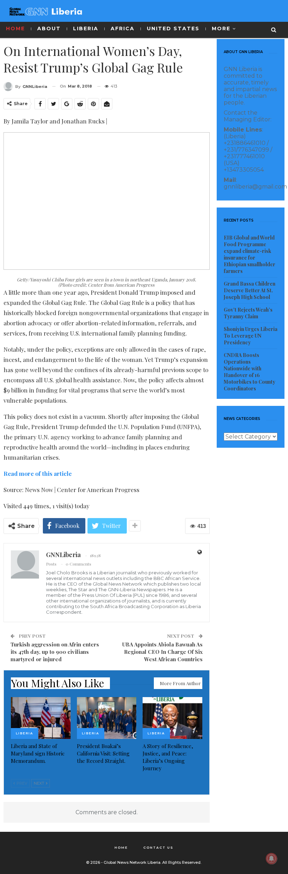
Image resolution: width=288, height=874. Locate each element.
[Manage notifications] (271, 858)
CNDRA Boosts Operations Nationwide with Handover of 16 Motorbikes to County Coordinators (249, 372)
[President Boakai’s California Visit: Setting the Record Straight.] (107, 718)
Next (39, 783)
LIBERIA (85, 28)
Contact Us (158, 847)
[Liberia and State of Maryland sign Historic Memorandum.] (41, 718)
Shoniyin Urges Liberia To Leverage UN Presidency (250, 336)
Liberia (24, 733)
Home (121, 847)
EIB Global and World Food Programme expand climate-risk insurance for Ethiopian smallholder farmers (249, 254)
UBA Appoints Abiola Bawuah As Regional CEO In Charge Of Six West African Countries (162, 652)
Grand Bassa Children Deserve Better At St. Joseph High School (249, 290)
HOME (15, 28)
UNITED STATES (173, 28)
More (221, 28)
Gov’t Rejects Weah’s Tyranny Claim (248, 313)
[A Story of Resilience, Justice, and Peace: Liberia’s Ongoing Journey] (172, 718)
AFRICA (123, 28)
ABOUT (49, 28)
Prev (21, 783)
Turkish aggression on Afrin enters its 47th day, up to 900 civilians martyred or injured (55, 652)
